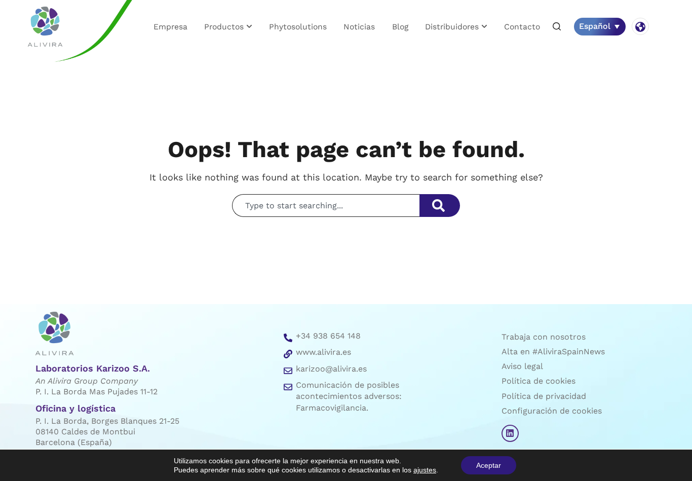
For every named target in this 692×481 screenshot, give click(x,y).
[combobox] (325, 205)
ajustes (424, 470)
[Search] (439, 205)
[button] (557, 27)
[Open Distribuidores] (484, 27)
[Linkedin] (510, 433)
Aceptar (488, 465)
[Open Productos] (249, 27)
